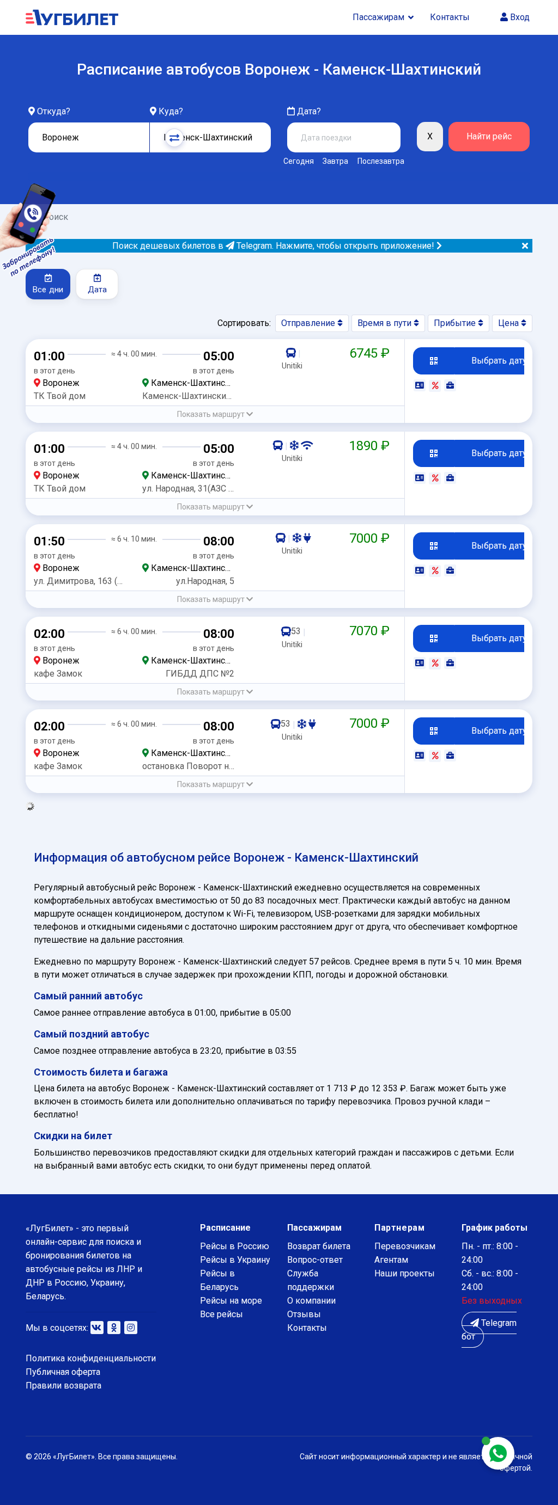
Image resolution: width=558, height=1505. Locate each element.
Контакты (450, 17)
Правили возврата (63, 1385)
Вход (519, 17)
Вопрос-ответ (315, 1260)
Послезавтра (380, 161)
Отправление (309, 323)
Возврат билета (318, 1246)
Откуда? (53, 111)
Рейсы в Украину (235, 1260)
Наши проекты (404, 1273)
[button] (215, 414)
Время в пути (385, 323)
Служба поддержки (310, 1280)
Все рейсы (221, 1314)
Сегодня (298, 161)
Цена (509, 323)
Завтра (335, 161)
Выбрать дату (499, 360)
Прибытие (456, 323)
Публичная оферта (63, 1372)
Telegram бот (489, 1330)
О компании (311, 1300)
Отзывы (304, 1314)
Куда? (171, 111)
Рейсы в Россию (234, 1246)
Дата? (308, 111)
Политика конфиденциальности (91, 1358)
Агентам (391, 1260)
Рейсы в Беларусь (219, 1280)
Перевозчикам (404, 1246)
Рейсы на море (231, 1300)
